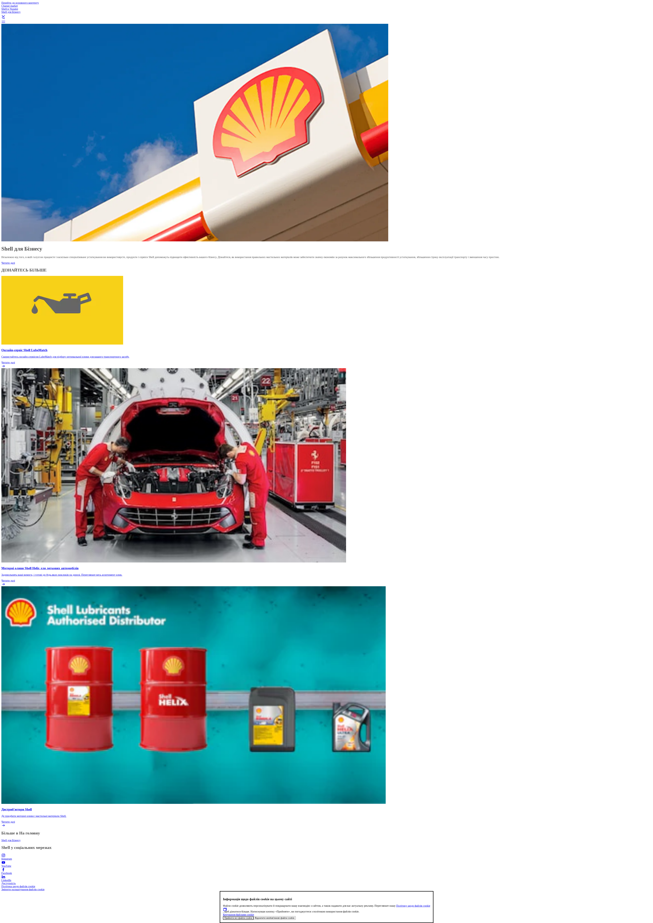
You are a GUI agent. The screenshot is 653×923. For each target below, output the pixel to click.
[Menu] (326, 22)
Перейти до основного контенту (20, 2)
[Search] (326, 18)
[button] (326, 13)
